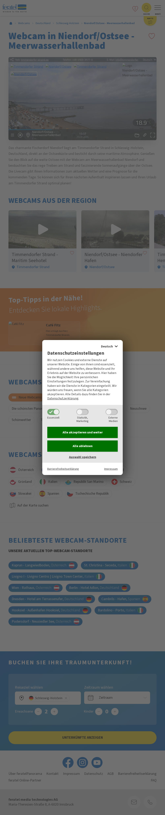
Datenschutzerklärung (62, 398)
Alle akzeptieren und (83, 432)
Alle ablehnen (83, 446)
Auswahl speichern (82, 457)
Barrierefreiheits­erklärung (63, 469)
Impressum (111, 469)
